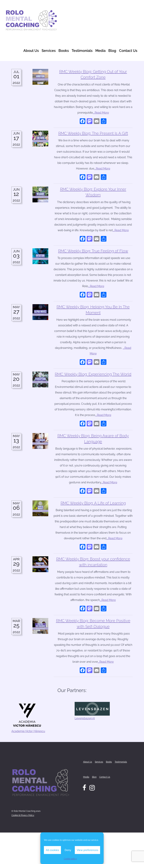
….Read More (101, 112)
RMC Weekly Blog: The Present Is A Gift (93, 133)
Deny (68, 850)
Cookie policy (70, 858)
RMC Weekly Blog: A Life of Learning (93, 503)
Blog (112, 51)
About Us (31, 51)
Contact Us (128, 51)
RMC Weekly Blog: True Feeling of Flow (93, 251)
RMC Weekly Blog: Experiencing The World (93, 374)
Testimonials (82, 51)
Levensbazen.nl (85, 718)
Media (100, 51)
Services (49, 51)
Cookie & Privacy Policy (22, 815)
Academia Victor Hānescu (28, 731)
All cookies (52, 850)
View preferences (87, 850)
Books (63, 51)
